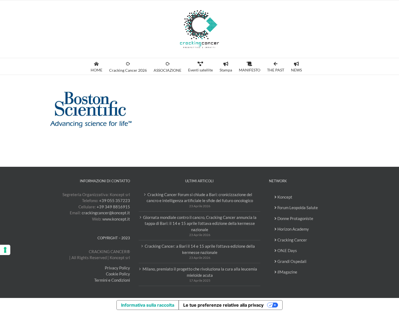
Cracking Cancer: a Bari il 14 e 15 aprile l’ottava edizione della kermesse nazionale (200, 249)
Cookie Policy (118, 273)
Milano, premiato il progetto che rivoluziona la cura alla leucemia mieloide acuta (199, 272)
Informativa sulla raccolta (147, 305)
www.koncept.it (116, 218)
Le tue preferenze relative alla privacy (223, 305)
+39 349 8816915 (113, 206)
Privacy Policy (117, 267)
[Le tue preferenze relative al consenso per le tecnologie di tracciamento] (5, 250)
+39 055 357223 (114, 200)
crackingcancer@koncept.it (106, 212)
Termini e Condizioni (112, 280)
